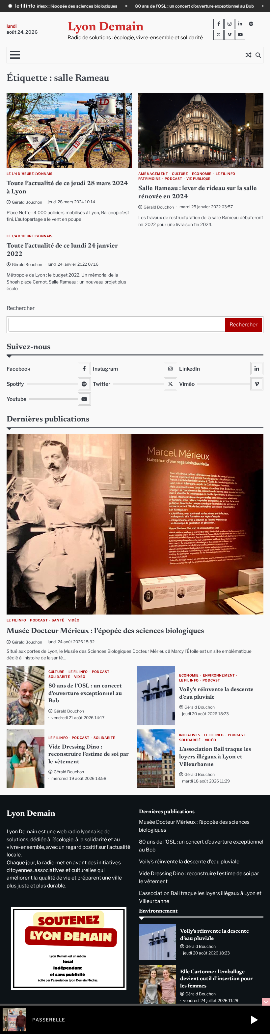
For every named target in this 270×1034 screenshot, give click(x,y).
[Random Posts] (248, 55)
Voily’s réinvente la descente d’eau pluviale (189, 861)
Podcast (173, 179)
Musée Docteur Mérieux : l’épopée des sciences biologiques (105, 631)
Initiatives (189, 735)
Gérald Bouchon (27, 202)
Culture (180, 174)
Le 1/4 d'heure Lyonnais (30, 174)
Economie (202, 174)
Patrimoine (149, 179)
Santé (58, 620)
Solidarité (59, 677)
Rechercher (21, 308)
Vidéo (73, 620)
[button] (254, 1020)
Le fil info (225, 174)
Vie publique (198, 179)
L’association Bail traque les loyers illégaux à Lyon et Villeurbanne (215, 757)
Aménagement (153, 174)
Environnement (219, 675)
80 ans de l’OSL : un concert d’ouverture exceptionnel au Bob (116, 6)
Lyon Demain (106, 27)
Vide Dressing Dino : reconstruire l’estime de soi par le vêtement (88, 754)
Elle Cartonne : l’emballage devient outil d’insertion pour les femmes (216, 978)
